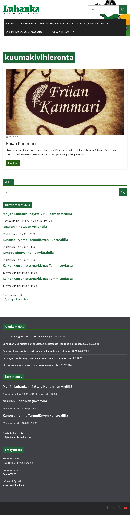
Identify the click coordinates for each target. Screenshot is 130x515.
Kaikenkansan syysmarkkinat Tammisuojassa (38, 265)
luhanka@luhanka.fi (13, 485)
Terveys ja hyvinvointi (91, 23)
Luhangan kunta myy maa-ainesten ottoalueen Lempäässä (37, 358)
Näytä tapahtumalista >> (16, 299)
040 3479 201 (10, 474)
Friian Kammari (21, 143)
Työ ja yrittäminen (62, 31)
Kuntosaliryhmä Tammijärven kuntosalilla (35, 240)
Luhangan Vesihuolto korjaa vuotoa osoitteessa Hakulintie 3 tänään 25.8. (45, 343)
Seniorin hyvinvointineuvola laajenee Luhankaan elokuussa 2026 (40, 351)
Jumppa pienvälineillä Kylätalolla (28, 253)
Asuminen (26, 23)
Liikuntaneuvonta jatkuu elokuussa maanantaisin (31, 365)
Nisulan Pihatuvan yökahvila (25, 227)
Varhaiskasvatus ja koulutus (24, 31)
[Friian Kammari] (65, 102)
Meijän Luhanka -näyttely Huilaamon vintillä (37, 214)
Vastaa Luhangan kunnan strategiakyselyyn (28, 336)
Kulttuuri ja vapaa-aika (55, 23)
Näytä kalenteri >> (13, 295)
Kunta (10, 23)
